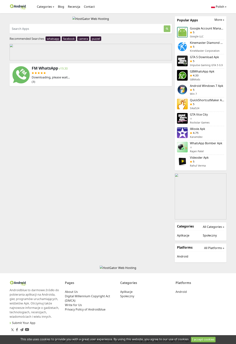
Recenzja (74, 7)
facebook (69, 38)
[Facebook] (16, 329)
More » (219, 19)
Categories (44, 7)
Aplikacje (183, 235)
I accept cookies (203, 339)
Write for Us (73, 305)
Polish (219, 7)
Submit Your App (23, 323)
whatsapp (53, 38)
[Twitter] (12, 329)
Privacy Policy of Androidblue (85, 309)
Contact (89, 7)
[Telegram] (21, 329)
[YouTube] (26, 329)
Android (182, 256)
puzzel (96, 38)
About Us (71, 292)
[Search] (167, 28)
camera (83, 38)
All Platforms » (214, 248)
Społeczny (210, 235)
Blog (61, 7)
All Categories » (213, 227)
